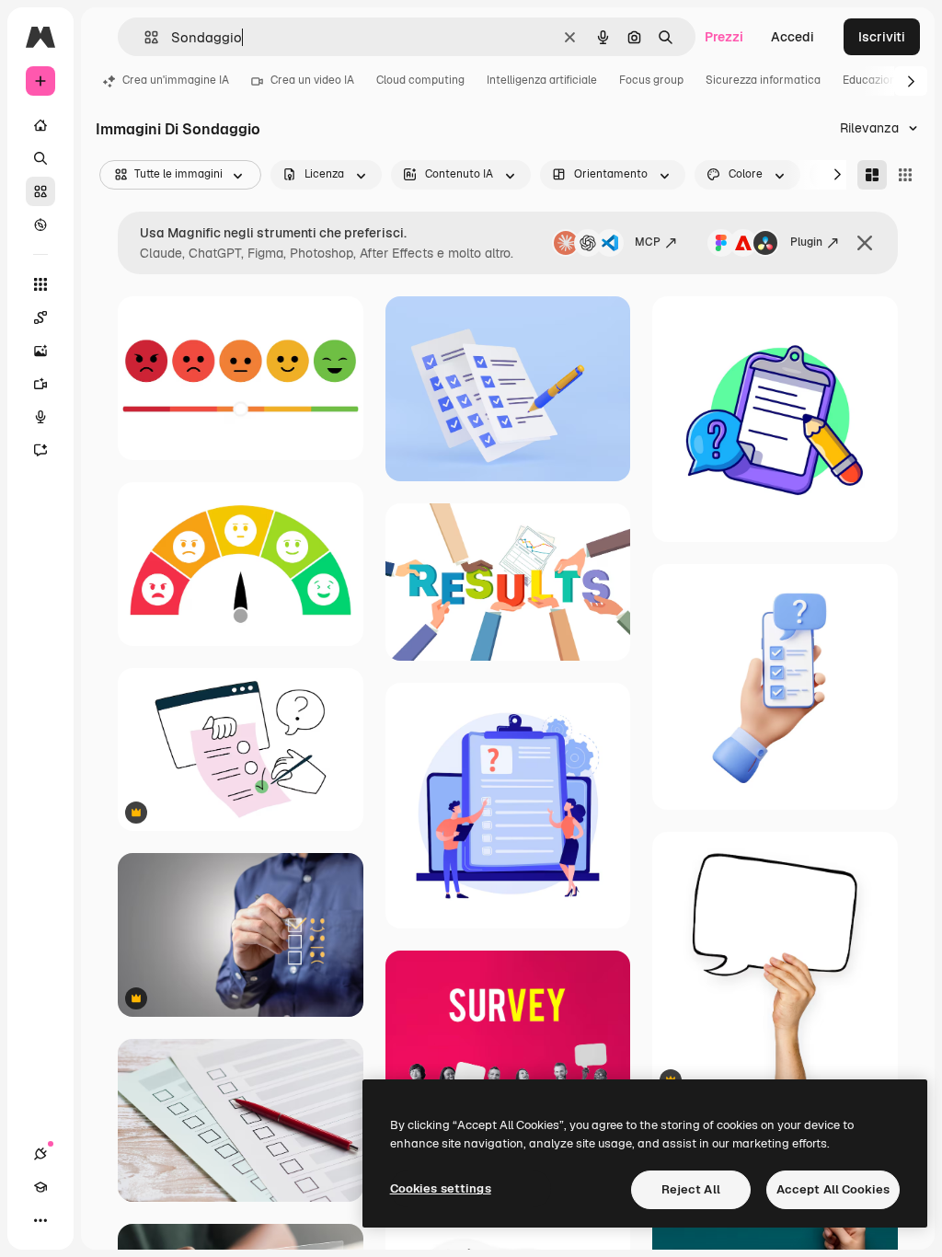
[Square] (905, 175)
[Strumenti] (40, 284)
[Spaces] (40, 317)
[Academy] (40, 1187)
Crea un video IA (312, 80)
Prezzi (724, 37)
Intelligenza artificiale (542, 80)
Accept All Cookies (833, 1189)
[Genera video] (40, 383)
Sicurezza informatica (763, 80)
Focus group (651, 80)
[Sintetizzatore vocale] (40, 417)
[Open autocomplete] (144, 37)
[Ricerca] (40, 158)
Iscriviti (881, 37)
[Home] (40, 125)
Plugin (806, 242)
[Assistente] (40, 450)
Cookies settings (440, 1188)
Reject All (690, 1189)
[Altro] (40, 1220)
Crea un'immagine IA (175, 80)
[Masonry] (872, 175)
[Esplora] (40, 224)
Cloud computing (420, 80)
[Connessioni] (40, 1154)
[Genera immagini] (40, 350)
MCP (648, 242)
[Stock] (40, 191)
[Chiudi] (865, 243)
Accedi (792, 37)
